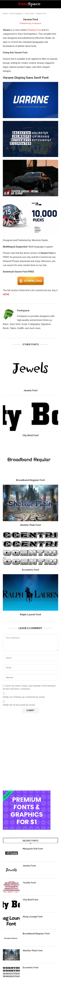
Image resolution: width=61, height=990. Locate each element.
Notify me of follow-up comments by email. (24, 697)
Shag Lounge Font (33, 916)
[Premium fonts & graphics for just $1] (27, 792)
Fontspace (36, 23)
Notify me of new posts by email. (19, 705)
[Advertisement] (30, 752)
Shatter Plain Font (30, 525)
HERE (6, 294)
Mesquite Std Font (33, 848)
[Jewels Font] (30, 368)
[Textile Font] (11, 887)
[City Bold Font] (30, 413)
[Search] (58, 4)
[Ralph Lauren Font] (30, 592)
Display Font (34, 30)
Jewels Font (30, 390)
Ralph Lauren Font (30, 614)
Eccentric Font (30, 569)
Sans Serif (29, 13)
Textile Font (29, 882)
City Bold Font (30, 435)
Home (5, 13)
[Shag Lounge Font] (11, 920)
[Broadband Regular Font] (30, 458)
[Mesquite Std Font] (11, 853)
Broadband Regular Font (30, 480)
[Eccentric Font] (30, 547)
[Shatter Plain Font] (30, 503)
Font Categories (16, 13)
